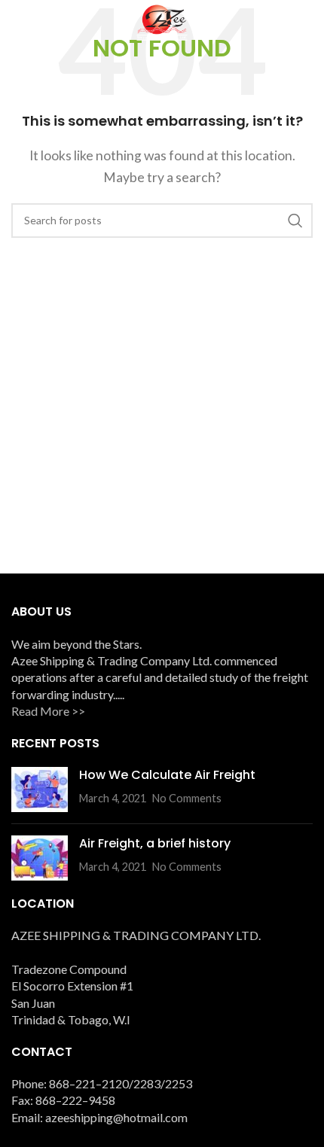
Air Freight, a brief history (155, 843)
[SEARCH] (295, 220)
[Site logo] (162, 21)
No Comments (187, 798)
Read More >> (48, 711)
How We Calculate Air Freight (167, 774)
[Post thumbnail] (39, 789)
